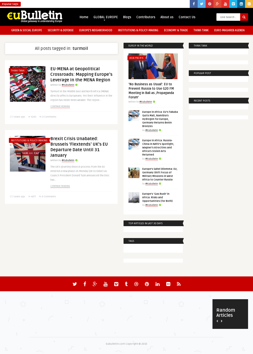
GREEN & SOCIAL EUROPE (26, 30)
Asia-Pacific (136, 58)
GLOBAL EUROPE (105, 17)
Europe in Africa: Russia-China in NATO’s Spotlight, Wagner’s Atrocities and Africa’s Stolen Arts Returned (158, 147)
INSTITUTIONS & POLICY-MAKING (138, 30)
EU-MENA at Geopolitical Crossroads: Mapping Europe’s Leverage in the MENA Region (81, 74)
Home (83, 17)
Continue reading (60, 106)
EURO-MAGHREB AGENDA (229, 30)
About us (167, 17)
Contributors (145, 17)
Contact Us (187, 17)
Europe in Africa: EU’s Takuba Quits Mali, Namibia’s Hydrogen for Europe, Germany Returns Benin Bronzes (160, 119)
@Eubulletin (68, 85)
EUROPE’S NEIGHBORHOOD (95, 30)
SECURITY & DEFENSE (61, 30)
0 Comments (49, 116)
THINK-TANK (201, 30)
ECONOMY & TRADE (176, 30)
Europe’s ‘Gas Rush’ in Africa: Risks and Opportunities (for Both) (157, 197)
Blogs (127, 17)
